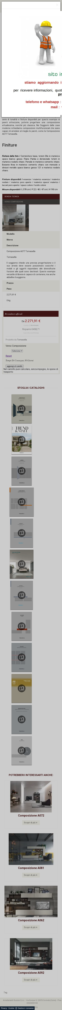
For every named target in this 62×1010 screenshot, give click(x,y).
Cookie (11, 1008)
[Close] (57, 5)
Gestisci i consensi (26, 1008)
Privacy (4, 1008)
